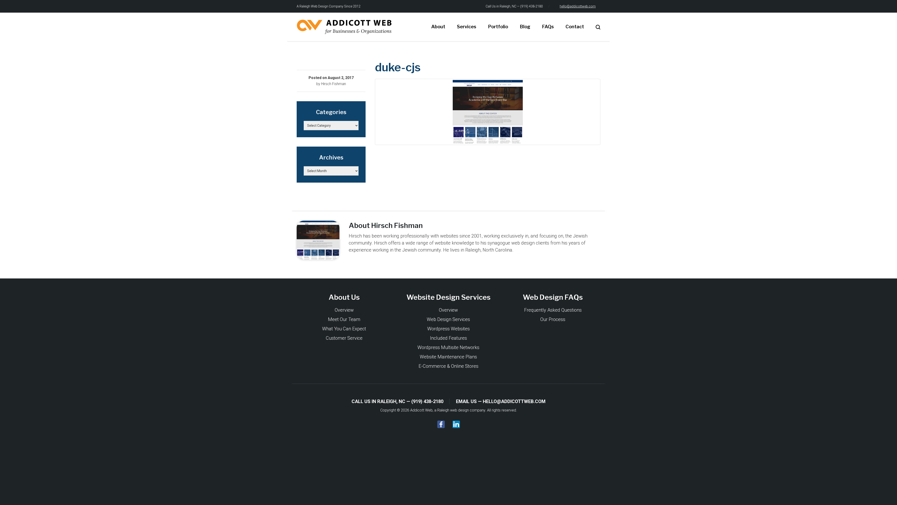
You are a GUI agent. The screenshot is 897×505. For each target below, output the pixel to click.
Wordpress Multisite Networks (448, 347)
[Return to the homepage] (344, 27)
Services (466, 26)
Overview (344, 310)
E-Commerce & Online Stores (448, 366)
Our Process (552, 319)
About (438, 26)
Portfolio (498, 26)
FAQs (548, 26)
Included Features (448, 338)
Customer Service (344, 338)
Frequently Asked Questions (553, 310)
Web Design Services (448, 319)
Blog (525, 26)
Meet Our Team (344, 319)
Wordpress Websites (448, 329)
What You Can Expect (344, 329)
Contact (575, 26)
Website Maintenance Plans (448, 357)
